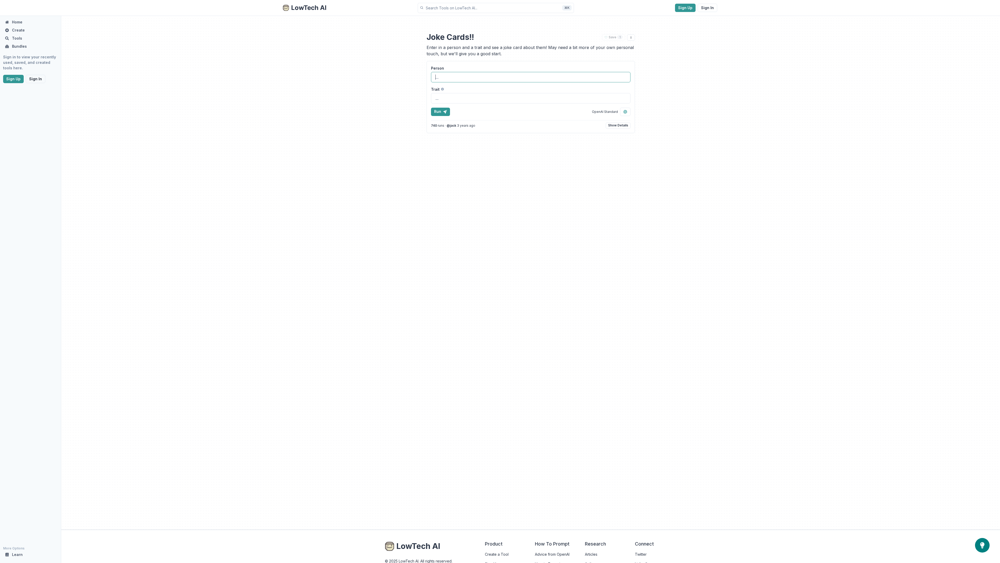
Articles (591, 554)
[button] (496, 8)
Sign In (707, 7)
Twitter (641, 554)
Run (437, 111)
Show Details (618, 125)
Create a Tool (497, 554)
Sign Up (685, 7)
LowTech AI (418, 546)
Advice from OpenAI (552, 554)
